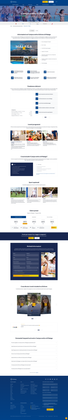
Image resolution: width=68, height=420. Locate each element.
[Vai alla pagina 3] (36, 318)
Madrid (11, 385)
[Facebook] (46, 379)
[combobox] (57, 2)
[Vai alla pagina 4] (39, 330)
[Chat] (66, 418)
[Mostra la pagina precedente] (43, 117)
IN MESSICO (11, 398)
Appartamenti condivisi (13, 407)
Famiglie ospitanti (12, 405)
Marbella (11, 392)
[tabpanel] (34, 49)
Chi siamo (54, 4)
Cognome (27, 253)
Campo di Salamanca (33, 392)
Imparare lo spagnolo (15, 4)
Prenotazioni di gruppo (45, 4)
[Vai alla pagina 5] (41, 330)
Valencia (11, 397)
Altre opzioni (11, 408)
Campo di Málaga (33, 391)
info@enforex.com (33, 407)
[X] (48, 379)
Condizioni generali (50, 416)
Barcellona (11, 386)
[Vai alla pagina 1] (45, 117)
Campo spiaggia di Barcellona (34, 385)
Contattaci (51, 1)
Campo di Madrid (33, 387)
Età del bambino (28, 261)
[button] (34, 342)
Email (14, 257)
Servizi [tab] (37, 30)
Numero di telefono (16, 261)
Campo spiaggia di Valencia (34, 393)
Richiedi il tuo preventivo (25, 275)
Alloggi (37, 4)
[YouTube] (50, 379)
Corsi (23, 4)
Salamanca (11, 393)
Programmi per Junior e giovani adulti (24, 385)
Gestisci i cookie (56, 416)
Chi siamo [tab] (32, 30)
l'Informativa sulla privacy (50, 406)
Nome (14, 253)
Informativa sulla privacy (41, 416)
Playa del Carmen (12, 399)
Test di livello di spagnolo (23, 413)
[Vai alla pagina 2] (47, 117)
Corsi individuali (22, 386)
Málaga (11, 391)
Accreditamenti (22, 407)
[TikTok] (57, 379)
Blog (21, 412)
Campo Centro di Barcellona (34, 386)
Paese (27, 257)
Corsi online (21, 387)
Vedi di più (37, 372)
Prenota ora (45, 1)
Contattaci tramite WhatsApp (34, 406)
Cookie (46, 416)
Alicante (11, 387)
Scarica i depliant (50, 409)
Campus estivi (30, 4)
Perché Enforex (22, 406)
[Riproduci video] (24, 48)
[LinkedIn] (54, 379)
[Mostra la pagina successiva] (50, 117)
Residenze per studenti (13, 406)
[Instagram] (52, 379)
